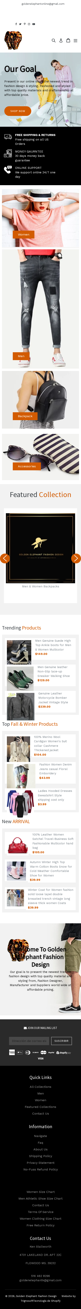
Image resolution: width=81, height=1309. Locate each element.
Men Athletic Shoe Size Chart (40, 1198)
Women (23, 234)
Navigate (40, 1136)
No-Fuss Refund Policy (40, 1169)
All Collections (40, 1087)
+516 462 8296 (9, 3)
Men (21, 356)
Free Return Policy (40, 1225)
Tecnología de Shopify (47, 1300)
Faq (40, 1142)
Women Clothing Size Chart (40, 1218)
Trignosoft (27, 1300)
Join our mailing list (42, 1028)
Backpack (25, 416)
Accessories (27, 466)
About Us (40, 1149)
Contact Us (40, 1113)
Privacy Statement (40, 1163)
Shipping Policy (40, 1156)
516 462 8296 (40, 1276)
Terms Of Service (40, 1212)
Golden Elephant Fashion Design (36, 1296)
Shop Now (17, 111)
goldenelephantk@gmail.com (40, 1280)
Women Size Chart (41, 1192)
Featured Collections (40, 1107)
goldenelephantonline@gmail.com (43, 3)
